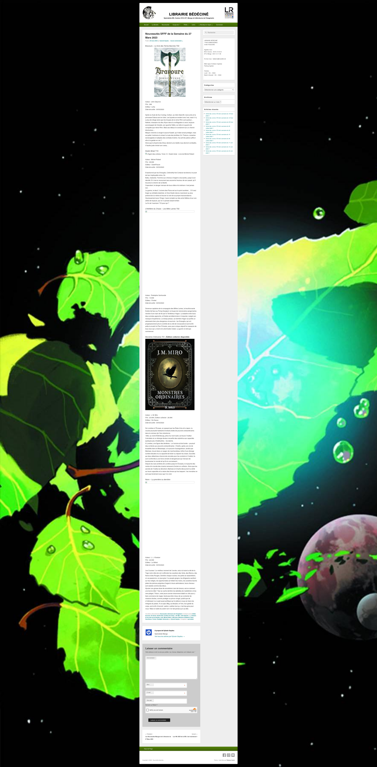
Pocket (154, 619)
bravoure (147, 615)
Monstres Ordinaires (184, 617)
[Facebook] (224, 755)
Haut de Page (148, 749)
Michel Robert (168, 617)
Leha (161, 617)
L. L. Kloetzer (192, 615)
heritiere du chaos (169, 615)
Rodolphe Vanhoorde (163, 619)
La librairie (155, 25)
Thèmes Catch (230, 760)
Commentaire (151, 658)
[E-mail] (233, 755)
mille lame (175, 617)
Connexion (219, 25)
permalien (191, 619)
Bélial (194, 614)
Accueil (146, 25)
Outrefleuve (148, 619)
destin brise (160, 615)
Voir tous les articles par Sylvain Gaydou (170, 636)
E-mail (148, 692)
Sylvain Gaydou (164, 41)
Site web (149, 700)
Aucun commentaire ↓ (176, 41)
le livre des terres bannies (152, 617)
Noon (191, 617)
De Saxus (153, 615)
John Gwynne (184, 615)
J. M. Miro (177, 615)
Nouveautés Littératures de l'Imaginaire (171, 614)
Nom (148, 684)
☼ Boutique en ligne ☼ (206, 25)
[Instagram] (228, 755)
